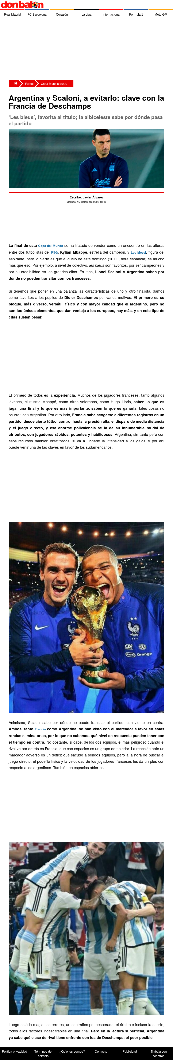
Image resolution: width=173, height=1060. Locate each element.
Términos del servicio (43, 1053)
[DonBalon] (14, 83)
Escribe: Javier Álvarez (87, 197)
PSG (54, 252)
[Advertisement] (87, 49)
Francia (40, 729)
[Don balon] (81, 4)
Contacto (101, 1051)
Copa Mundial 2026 (54, 84)
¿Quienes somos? (72, 1051)
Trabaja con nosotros (159, 1053)
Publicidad (130, 1051)
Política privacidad (14, 1051)
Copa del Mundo (50, 245)
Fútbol (29, 84)
